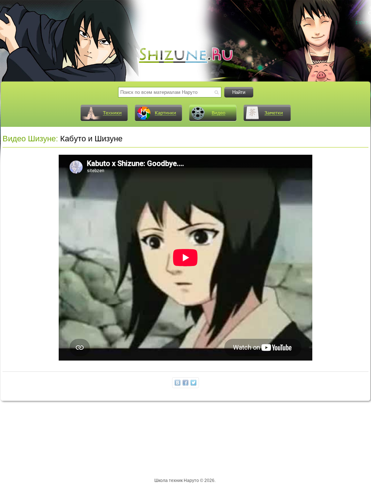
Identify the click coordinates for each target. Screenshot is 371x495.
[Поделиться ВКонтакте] (177, 383)
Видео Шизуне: (30, 138)
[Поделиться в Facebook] (185, 383)
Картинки (158, 113)
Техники (104, 113)
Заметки (267, 113)
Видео (213, 113)
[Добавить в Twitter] (193, 383)
